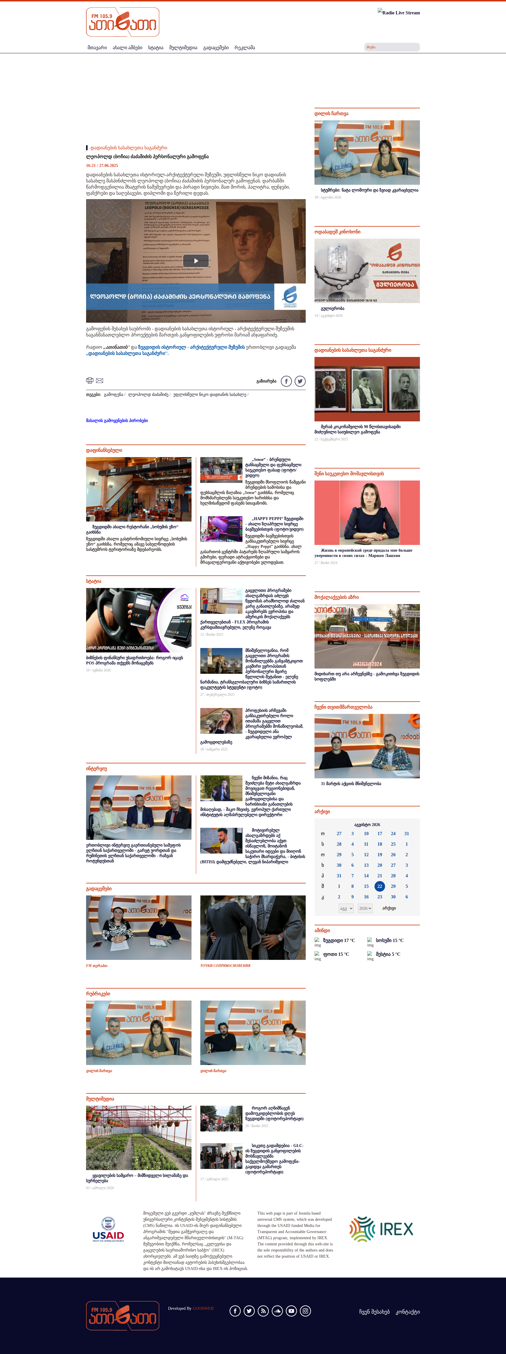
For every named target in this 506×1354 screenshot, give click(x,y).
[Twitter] (299, 381)
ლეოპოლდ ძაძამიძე (148, 394)
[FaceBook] (286, 381)
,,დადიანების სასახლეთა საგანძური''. (127, 353)
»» (411, 825)
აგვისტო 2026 (367, 825)
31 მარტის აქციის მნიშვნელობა (351, 784)
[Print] (90, 380)
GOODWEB (203, 1308)
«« (324, 825)
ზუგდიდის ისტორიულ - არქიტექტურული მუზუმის (191, 347)
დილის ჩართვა (99, 1071)
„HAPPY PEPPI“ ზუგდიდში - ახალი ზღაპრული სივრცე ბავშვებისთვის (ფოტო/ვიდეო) (274, 524)
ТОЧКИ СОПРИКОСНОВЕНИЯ (225, 966)
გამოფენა (113, 394)
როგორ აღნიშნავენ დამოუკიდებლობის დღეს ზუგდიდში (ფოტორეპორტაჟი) (274, 1113)
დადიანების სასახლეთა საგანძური (128, 147)
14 (366, 875)
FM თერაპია (96, 966)
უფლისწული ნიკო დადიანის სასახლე (209, 394)
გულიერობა (332, 308)
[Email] (100, 380)
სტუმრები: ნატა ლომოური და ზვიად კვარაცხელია (369, 190)
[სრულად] (419, 205)
